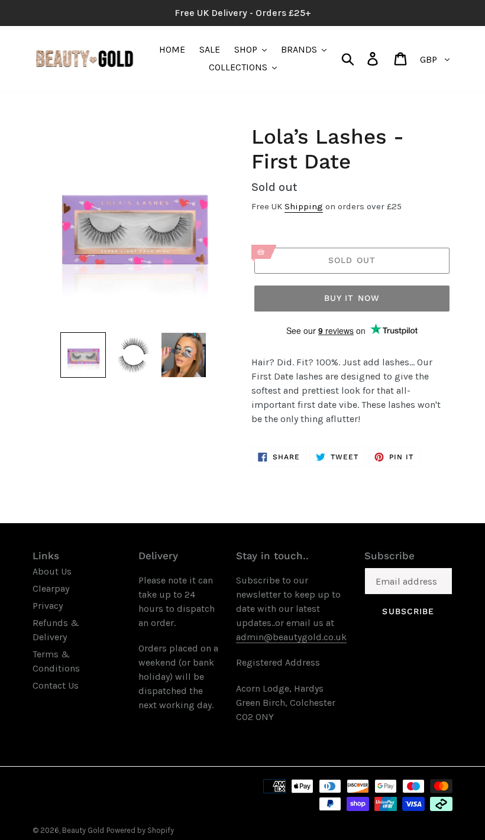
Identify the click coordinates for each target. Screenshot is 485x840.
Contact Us (56, 685)
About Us (52, 571)
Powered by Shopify (140, 830)
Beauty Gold (83, 830)
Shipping (303, 206)
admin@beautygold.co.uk (291, 637)
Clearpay (51, 588)
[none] (83, 355)
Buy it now (352, 298)
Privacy (48, 605)
